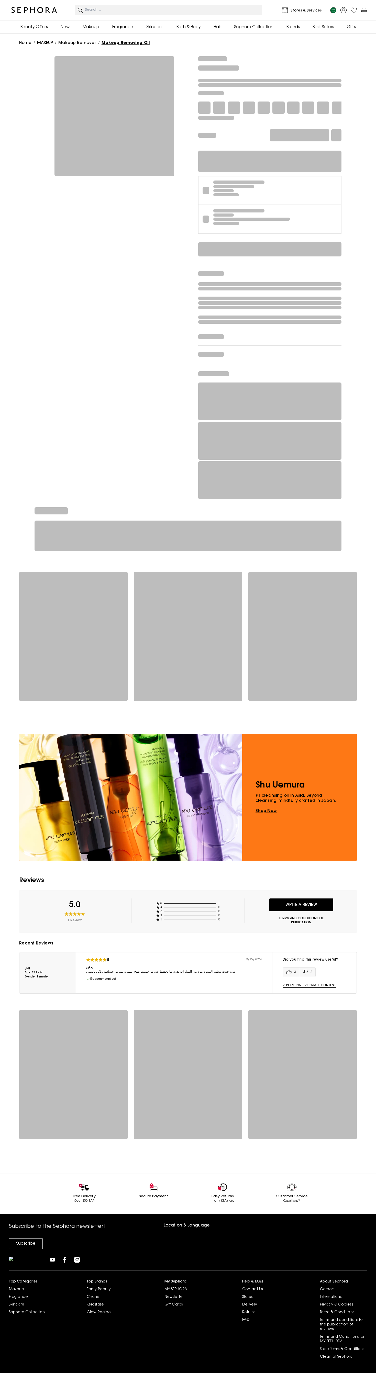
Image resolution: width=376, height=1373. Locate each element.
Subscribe (26, 1244)
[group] (299, 972)
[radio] (291, 972)
